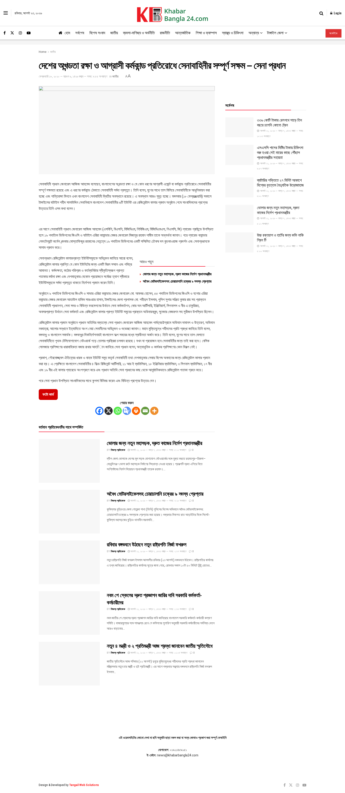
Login (337, 12)
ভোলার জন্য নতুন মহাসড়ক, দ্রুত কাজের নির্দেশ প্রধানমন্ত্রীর (177, 273)
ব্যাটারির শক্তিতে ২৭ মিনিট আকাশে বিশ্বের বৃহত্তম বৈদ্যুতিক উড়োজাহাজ (280, 182)
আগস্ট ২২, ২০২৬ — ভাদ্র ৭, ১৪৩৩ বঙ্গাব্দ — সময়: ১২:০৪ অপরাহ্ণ (158, 653)
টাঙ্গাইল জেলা (275, 32)
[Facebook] (99, 411)
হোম (67, 32)
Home (42, 52)
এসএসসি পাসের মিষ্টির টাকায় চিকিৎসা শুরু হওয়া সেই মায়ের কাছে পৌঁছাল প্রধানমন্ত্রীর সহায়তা (280, 152)
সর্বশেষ (79, 32)
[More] (154, 411)
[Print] (136, 411)
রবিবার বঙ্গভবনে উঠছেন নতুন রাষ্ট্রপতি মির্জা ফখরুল (146, 544)
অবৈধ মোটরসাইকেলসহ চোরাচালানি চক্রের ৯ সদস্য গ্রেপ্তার (177, 280)
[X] (108, 411)
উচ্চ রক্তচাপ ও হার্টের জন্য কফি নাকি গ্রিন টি (280, 237)
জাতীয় (114, 32)
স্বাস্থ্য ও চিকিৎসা (232, 32)
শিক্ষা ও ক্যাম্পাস (206, 32)
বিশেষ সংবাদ (97, 32)
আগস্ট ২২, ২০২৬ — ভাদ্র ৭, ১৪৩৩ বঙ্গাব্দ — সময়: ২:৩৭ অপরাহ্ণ (158, 551)
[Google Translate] (127, 411)
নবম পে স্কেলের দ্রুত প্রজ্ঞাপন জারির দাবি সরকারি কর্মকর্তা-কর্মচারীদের (154, 598)
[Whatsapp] (118, 411)
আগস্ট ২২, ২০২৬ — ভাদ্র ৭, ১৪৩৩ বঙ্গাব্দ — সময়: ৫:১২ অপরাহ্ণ (158, 450)
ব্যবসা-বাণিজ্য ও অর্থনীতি (139, 32)
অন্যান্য (254, 32)
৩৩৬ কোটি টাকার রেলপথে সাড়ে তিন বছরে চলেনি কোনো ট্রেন (279, 122)
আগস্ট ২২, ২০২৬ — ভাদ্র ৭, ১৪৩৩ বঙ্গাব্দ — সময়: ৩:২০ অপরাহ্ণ (158, 501)
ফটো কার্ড (48, 394)
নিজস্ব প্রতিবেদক (118, 450)
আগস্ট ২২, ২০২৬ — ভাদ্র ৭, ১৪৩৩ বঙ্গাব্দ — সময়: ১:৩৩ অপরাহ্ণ (158, 609)
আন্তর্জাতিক (183, 32)
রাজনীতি (165, 32)
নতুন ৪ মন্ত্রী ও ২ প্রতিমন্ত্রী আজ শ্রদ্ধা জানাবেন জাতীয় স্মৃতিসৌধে (160, 645)
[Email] (145, 411)
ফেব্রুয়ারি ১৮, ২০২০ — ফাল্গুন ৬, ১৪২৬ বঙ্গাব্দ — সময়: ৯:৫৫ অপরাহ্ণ (73, 76)
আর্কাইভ (333, 33)
